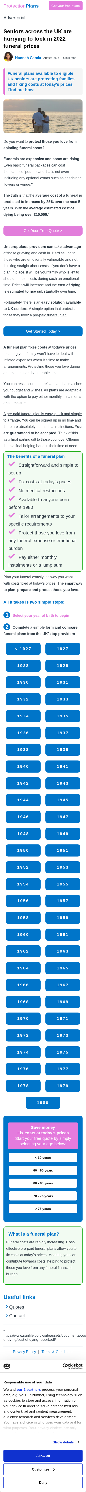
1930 (23, 682)
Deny (43, 1482)
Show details (63, 1442)
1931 (63, 682)
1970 (23, 1018)
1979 (63, 1085)
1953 (63, 867)
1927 (63, 648)
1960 (23, 934)
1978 (23, 1085)
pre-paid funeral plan (50, 315)
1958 (23, 917)
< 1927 (23, 648)
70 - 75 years (43, 1196)
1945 (63, 800)
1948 (23, 833)
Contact (17, 1315)
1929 (63, 665)
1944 (23, 800)
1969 (63, 1002)
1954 (23, 884)
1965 (63, 968)
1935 (63, 716)
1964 (23, 968)
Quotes (16, 1307)
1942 (23, 783)
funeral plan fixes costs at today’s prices (42, 347)
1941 (63, 766)
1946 (23, 817)
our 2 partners (29, 1389)
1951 (63, 850)
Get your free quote (65, 6)
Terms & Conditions (57, 1352)
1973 (63, 1035)
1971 (63, 1018)
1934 (23, 716)
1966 (23, 985)
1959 (63, 917)
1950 (23, 850)
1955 (63, 884)
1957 (63, 900)
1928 (23, 665)
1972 (23, 1035)
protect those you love (48, 141)
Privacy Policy (24, 1352)
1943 (63, 783)
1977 (63, 1069)
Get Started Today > (43, 331)
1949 (63, 833)
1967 (63, 985)
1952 (23, 867)
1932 (23, 699)
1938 (23, 749)
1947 (63, 817)
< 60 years (43, 1157)
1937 (63, 733)
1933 (63, 699)
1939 (63, 749)
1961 (63, 934)
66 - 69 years (43, 1183)
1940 (23, 766)
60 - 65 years (43, 1170)
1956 (23, 900)
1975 (63, 1052)
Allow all (43, 1456)
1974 (23, 1052)
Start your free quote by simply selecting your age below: (43, 1135)
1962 (23, 951)
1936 (23, 733)
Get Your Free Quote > (43, 231)
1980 (43, 1102)
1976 (23, 1069)
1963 (63, 951)
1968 (23, 1002)
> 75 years (43, 1209)
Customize (40, 1469)
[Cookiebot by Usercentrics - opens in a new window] (63, 1366)
